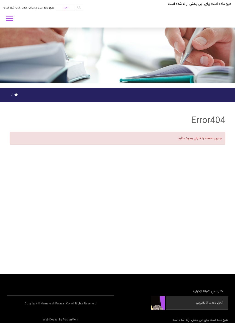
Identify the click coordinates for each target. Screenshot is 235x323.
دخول (65, 8)
